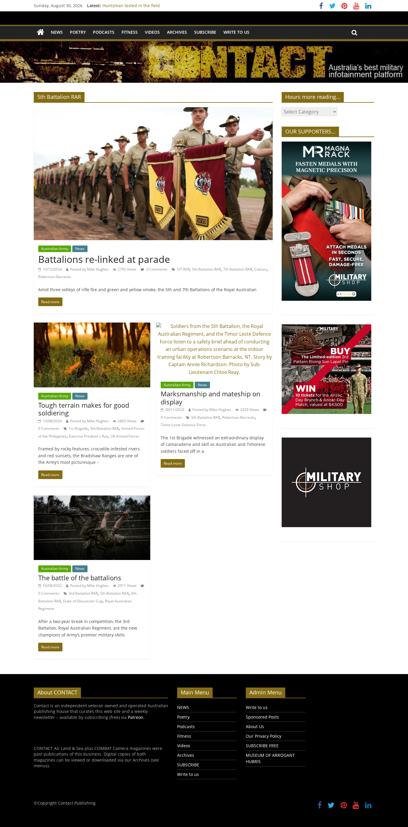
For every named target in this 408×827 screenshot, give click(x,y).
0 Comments (156, 269)
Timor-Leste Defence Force (183, 424)
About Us (255, 726)
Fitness (130, 32)
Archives (177, 32)
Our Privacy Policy (263, 736)
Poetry (78, 32)
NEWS (57, 32)
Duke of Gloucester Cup (82, 601)
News (80, 248)
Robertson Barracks (54, 276)
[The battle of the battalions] (92, 499)
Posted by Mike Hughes (89, 269)
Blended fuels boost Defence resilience (141, 5)
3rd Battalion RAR (83, 593)
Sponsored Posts (262, 717)
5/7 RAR (183, 269)
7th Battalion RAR (237, 269)
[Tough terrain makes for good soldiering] (92, 326)
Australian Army (54, 248)
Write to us (236, 32)
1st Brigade (78, 428)
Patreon (135, 717)
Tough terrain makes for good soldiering (83, 409)
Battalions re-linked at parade (104, 259)
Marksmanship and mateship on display (210, 397)
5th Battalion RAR (206, 269)
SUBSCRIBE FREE (262, 745)
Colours (260, 269)
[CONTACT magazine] (40, 32)
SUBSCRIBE (205, 32)
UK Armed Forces (125, 436)
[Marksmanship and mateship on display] (214, 326)
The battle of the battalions (79, 577)
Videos (152, 32)
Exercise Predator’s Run (88, 436)
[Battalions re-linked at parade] (153, 111)
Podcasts (103, 32)
